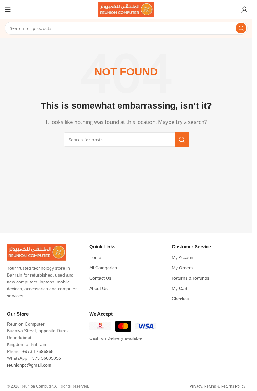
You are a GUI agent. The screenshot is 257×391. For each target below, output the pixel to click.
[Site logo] (126, 9)
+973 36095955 (45, 358)
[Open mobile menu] (8, 9)
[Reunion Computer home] (44, 252)
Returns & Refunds (190, 278)
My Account (183, 257)
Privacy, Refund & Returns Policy (217, 386)
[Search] (241, 28)
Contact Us (100, 278)
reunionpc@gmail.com (29, 365)
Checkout (181, 299)
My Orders (182, 268)
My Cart (179, 288)
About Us (98, 288)
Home (95, 257)
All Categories (103, 268)
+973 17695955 (38, 351)
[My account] (244, 9)
